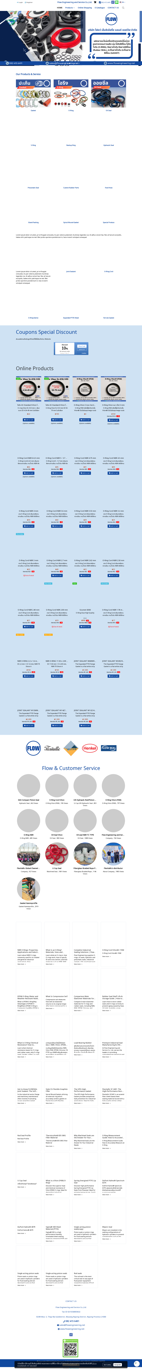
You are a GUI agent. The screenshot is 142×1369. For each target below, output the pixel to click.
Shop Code (82, 346)
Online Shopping (85, 7)
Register (29, 2)
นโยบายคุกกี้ (33, 1365)
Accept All (117, 1365)
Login (20, 2)
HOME (59, 7)
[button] (123, 8)
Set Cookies (107, 1365)
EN (123, 2)
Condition (84, 353)
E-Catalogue (100, 7)
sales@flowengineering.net (72, 1325)
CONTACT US (113, 7)
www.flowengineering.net (72, 1329)
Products (69, 7)
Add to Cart (29, 420)
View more (21, 964)
